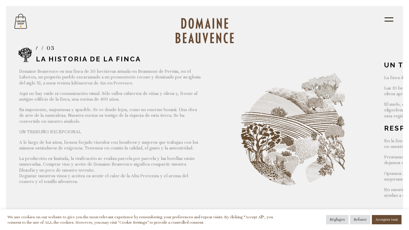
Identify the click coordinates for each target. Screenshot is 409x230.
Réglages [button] (337, 219)
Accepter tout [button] (386, 219)
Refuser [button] (360, 219)
